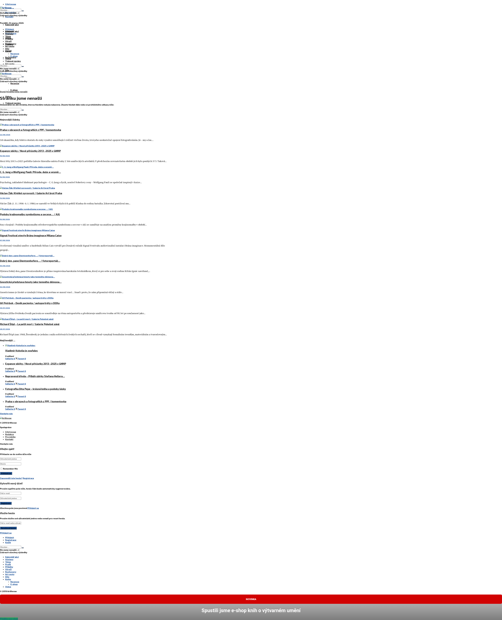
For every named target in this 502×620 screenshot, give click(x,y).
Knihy (8, 51)
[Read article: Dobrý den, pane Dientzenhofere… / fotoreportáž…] (83, 255)
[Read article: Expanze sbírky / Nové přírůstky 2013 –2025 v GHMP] (83, 146)
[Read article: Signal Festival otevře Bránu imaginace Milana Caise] (83, 230)
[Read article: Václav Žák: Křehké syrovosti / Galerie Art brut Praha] (83, 188)
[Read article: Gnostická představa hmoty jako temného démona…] (83, 276)
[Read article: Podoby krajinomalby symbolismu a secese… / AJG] (83, 209)
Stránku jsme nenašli (16, 91)
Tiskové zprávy (13, 103)
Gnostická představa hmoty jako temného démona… (31, 281)
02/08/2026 (5, 287)
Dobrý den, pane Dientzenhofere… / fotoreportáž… (30, 260)
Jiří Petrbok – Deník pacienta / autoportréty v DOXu (30, 303)
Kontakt (9, 16)
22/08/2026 (5, 135)
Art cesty (9, 64)
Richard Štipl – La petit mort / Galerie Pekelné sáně (29, 324)
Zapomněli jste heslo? (11, 478)
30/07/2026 (5, 308)
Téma (8, 36)
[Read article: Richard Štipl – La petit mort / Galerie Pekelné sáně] (83, 319)
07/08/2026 (5, 240)
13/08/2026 (5, 198)
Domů (3, 91)
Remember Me (10, 468)
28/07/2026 (5, 329)
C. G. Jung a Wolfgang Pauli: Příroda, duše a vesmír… (30, 172)
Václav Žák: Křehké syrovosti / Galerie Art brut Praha (31, 193)
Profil (8, 564)
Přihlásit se (33, 508)
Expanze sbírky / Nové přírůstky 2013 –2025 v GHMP (30, 150)
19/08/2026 (5, 156)
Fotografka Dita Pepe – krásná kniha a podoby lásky (35, 388)
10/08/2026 (5, 219)
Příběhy (9, 38)
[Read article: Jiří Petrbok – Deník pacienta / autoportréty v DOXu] (83, 298)
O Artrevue (10, 4)
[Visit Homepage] (6, 7)
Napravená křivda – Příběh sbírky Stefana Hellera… (35, 376)
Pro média (10, 437)
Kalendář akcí (12, 24)
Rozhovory (10, 43)
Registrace (28, 478)
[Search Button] (23, 10)
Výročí (8, 41)
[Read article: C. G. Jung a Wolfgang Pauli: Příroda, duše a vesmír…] (83, 167)
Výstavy (9, 34)
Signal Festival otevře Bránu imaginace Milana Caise (31, 235)
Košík (8, 542)
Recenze (14, 83)
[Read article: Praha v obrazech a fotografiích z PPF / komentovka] (83, 124)
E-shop (14, 90)
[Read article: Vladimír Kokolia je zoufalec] (86, 345)
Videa (8, 58)
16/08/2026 (5, 177)
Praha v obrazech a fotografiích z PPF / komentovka (30, 129)
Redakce (9, 434)
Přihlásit (9, 537)
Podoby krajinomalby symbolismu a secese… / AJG (30, 214)
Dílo (7, 48)
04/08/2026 (5, 266)
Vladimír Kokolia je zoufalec (21, 350)
